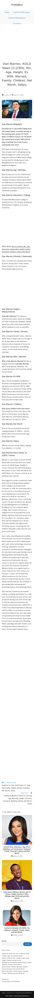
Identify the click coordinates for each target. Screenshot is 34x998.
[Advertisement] (17, 41)
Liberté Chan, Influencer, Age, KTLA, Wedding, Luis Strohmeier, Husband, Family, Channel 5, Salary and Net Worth (17, 850)
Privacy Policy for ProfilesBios (11, 981)
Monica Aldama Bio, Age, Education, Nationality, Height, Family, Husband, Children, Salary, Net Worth (16, 249)
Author (6, 95)
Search (4, 941)
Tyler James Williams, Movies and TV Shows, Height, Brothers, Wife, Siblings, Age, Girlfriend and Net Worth (17, 895)
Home (3, 993)
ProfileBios (17, 5)
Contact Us (5, 979)
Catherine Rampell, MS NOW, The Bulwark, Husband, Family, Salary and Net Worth (17, 930)
